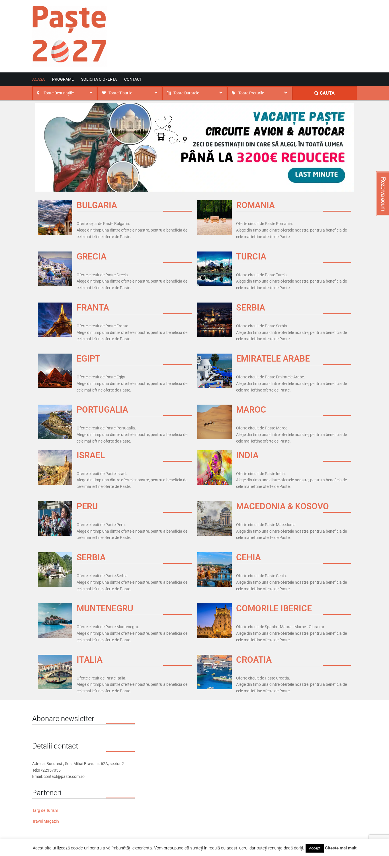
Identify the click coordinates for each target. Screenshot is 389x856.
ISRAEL (91, 455)
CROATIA (254, 660)
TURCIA (251, 256)
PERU (87, 506)
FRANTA (93, 308)
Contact (133, 79)
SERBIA (250, 308)
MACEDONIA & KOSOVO (282, 506)
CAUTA (327, 93)
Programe (63, 79)
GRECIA (92, 256)
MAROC (251, 410)
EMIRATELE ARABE (273, 359)
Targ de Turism (45, 810)
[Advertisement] (253, 29)
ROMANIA (255, 205)
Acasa (38, 79)
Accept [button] (314, 848)
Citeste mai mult (341, 848)
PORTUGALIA (102, 410)
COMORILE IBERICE (274, 608)
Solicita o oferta (99, 79)
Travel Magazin (45, 821)
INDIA (247, 455)
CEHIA (248, 557)
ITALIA (90, 660)
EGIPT (88, 359)
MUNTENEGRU (105, 608)
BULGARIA (97, 205)
